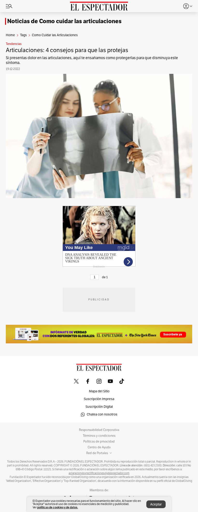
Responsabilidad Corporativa (99, 430)
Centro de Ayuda (99, 447)
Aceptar (156, 504)
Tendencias (13, 44)
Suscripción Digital (99, 407)
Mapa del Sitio (99, 391)
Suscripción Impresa (99, 399)
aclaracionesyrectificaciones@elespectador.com (99, 473)
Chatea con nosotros (102, 414)
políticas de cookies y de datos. (57, 507)
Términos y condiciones (99, 435)
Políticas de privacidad (99, 441)
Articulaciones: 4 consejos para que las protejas (67, 50)
